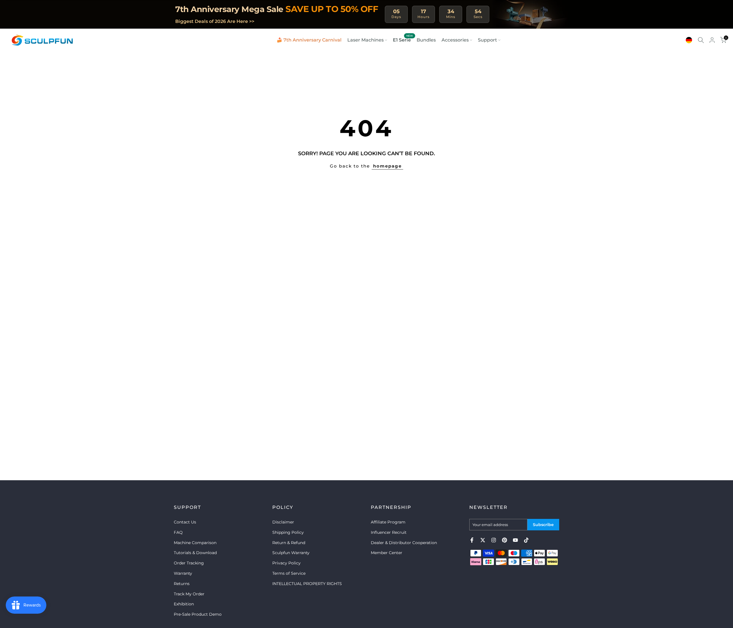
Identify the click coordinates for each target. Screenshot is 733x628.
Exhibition (184, 604)
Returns (182, 583)
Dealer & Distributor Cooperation (404, 542)
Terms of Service (289, 573)
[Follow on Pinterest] (504, 540)
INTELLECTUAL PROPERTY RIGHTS (307, 583)
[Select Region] (688, 40)
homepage (387, 166)
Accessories (455, 40)
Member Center (386, 552)
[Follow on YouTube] (515, 540)
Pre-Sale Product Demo (198, 614)
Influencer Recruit (389, 532)
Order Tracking (189, 563)
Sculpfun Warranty (291, 552)
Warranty (183, 573)
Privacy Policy (286, 563)
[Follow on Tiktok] (526, 540)
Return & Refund (288, 542)
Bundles (426, 40)
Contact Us (185, 522)
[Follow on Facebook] (471, 540)
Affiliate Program (388, 522)
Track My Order (189, 593)
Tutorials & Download (195, 552)
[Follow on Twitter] (482, 540)
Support (487, 40)
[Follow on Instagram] (493, 540)
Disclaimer (283, 522)
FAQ (178, 532)
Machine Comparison (195, 542)
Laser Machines (365, 40)
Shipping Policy (288, 532)
